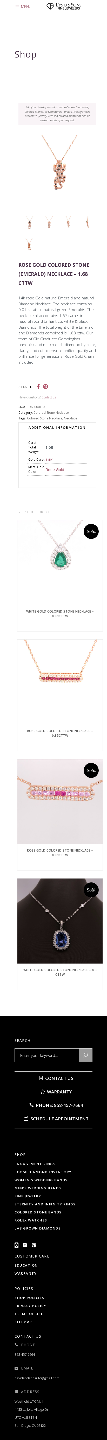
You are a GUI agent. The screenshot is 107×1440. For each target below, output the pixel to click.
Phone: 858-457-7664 (59, 1105)
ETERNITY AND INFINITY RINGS (45, 1204)
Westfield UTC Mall (29, 1401)
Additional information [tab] (57, 427)
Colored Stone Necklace (51, 412)
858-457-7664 (25, 1354)
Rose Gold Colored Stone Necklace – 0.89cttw (60, 852)
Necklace (70, 418)
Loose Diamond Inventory (43, 1172)
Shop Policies (29, 1297)
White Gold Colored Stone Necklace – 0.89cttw (60, 613)
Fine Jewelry (28, 1196)
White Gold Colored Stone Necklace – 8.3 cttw (60, 972)
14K (49, 459)
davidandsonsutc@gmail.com (37, 1378)
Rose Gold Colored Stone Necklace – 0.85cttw (60, 733)
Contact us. (49, 397)
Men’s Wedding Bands (38, 1188)
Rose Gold (54, 469)
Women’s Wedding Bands (41, 1180)
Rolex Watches (31, 1220)
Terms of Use (29, 1313)
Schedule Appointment (59, 1119)
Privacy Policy (30, 1305)
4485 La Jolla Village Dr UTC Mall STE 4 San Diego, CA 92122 (31, 1417)
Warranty (59, 1092)
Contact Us (58, 1078)
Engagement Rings (35, 1164)
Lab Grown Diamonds (38, 1228)
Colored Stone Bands (38, 1212)
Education (26, 1265)
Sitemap (23, 1321)
